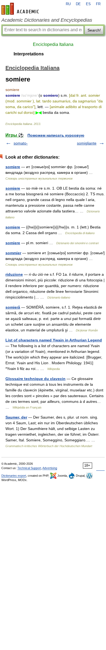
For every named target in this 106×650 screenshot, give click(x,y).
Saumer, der (16, 417)
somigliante (86, 143)
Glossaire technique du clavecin (35, 378)
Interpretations (29, 54)
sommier (13, 253)
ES (88, 4)
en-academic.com (20, 9)
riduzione (14, 274)
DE (78, 4)
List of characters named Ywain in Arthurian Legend (53, 340)
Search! (94, 30)
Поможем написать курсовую (55, 135)
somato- (21, 143)
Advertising (49, 468)
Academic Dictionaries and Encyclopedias (46, 20)
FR (98, 4)
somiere (12, 167)
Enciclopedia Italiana (53, 44)
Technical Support (29, 468)
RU (68, 4)
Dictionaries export (13, 475)
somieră (12, 307)
